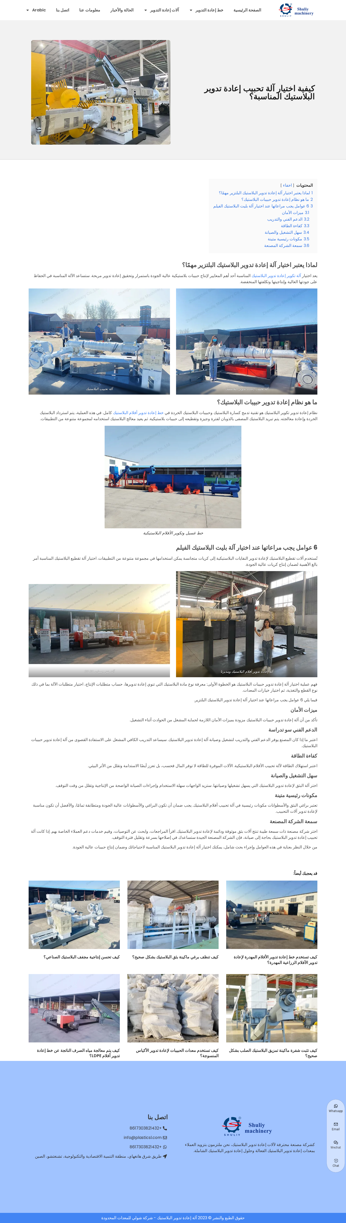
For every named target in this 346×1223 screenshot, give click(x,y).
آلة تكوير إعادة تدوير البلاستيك (276, 276)
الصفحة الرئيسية (247, 10)
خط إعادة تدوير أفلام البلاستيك (138, 413)
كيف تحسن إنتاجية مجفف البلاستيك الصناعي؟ (82, 957)
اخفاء (287, 185)
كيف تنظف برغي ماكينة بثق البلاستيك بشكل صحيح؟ (175, 957)
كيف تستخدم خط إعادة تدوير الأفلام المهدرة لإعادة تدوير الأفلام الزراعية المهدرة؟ (275, 959)
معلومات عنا (89, 10)
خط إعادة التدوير (209, 10)
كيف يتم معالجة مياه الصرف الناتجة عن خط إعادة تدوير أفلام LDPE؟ (78, 1053)
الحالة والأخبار (121, 10)
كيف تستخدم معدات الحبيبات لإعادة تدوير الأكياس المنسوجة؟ (177, 1053)
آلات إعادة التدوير (164, 10)
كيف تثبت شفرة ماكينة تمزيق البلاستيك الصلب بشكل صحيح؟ (273, 1053)
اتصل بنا (62, 10)
